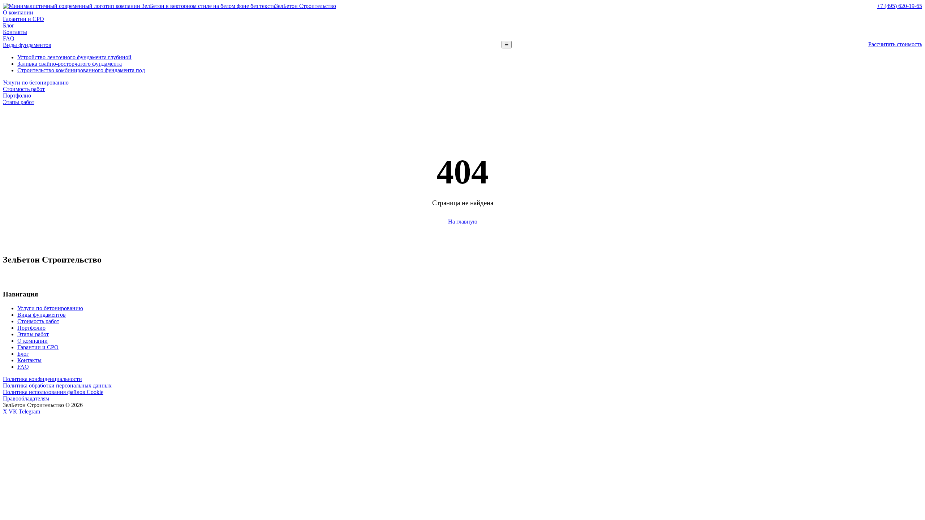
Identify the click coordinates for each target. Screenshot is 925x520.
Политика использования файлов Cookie (53, 392)
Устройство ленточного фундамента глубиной (74, 57)
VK (13, 411)
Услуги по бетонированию (36, 82)
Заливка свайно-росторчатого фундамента (69, 64)
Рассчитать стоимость (895, 44)
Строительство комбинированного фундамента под (81, 70)
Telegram (29, 411)
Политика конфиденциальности (42, 379)
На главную (462, 221)
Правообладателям (26, 398)
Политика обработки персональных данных (57, 385)
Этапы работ (18, 102)
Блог (8, 25)
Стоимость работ (24, 89)
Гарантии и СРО (23, 19)
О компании (18, 12)
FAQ (8, 38)
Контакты (15, 32)
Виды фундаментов (27, 45)
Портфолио (17, 95)
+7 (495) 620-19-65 (899, 6)
